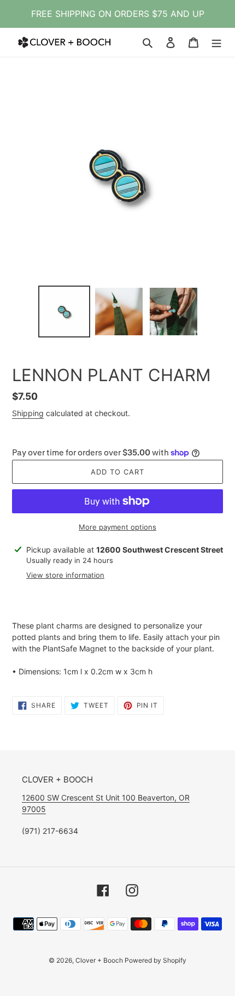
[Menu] (216, 42)
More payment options (117, 527)
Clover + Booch (100, 960)
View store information (65, 575)
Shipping (28, 413)
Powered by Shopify (155, 960)
